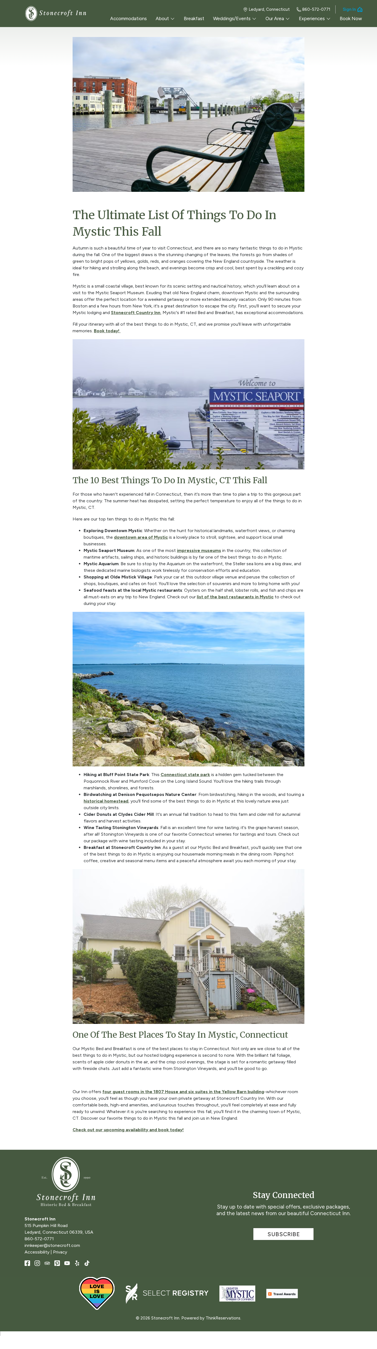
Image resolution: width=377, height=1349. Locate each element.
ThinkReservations (223, 1318)
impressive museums (199, 550)
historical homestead (106, 801)
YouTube (67, 1263)
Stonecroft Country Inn (135, 312)
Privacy (60, 1252)
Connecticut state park (185, 774)
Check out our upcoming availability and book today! (128, 1129)
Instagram (37, 1263)
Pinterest (57, 1263)
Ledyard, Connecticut (269, 9)
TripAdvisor (47, 1263)
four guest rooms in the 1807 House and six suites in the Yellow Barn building (183, 1091)
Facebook (27, 1263)
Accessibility (37, 1252)
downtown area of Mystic (141, 537)
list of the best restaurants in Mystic (235, 596)
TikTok (87, 1263)
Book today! (107, 330)
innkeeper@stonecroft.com (52, 1245)
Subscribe (283, 1234)
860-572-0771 (316, 9)
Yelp (77, 1263)
